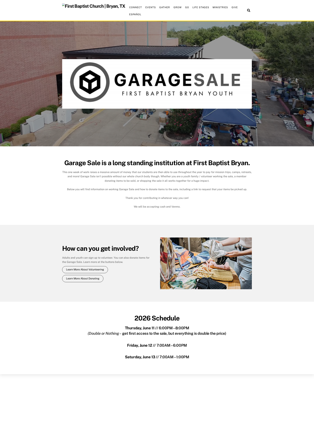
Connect (135, 7)
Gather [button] (164, 7)
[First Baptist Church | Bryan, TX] (93, 6)
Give (235, 7)
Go (187, 7)
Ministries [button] (220, 7)
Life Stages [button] (200, 7)
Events (150, 7)
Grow (178, 7)
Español (135, 14)
